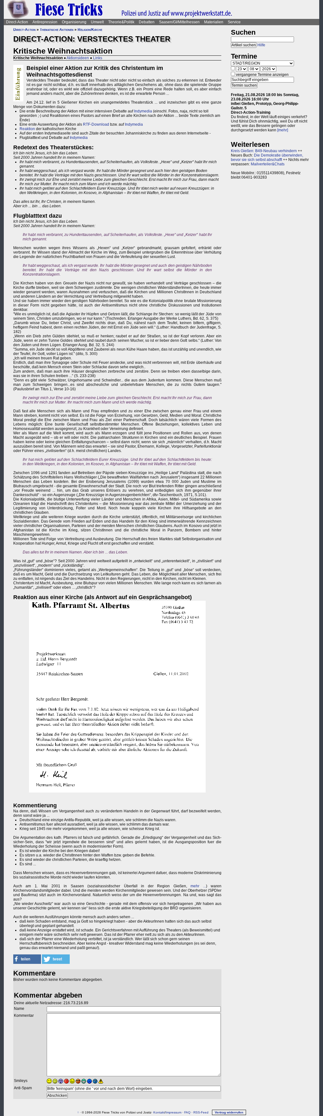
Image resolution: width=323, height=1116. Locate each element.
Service (234, 22)
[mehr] (282, 130)
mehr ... (198, 886)
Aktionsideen (78, 58)
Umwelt (97, 22)
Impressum (173, 1112)
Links (97, 58)
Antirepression (44, 22)
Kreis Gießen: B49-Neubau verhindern (264, 151)
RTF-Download (96, 124)
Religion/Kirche (90, 29)
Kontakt (159, 1112)
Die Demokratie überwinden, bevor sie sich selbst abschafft (267, 157)
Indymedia (143, 111)
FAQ (187, 1112)
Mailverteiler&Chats (268, 164)
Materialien (213, 22)
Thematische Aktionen (56, 29)
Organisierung (74, 22)
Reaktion (27, 129)
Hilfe (261, 45)
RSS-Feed (200, 1112)
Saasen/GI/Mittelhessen (179, 22)
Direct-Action (17, 22)
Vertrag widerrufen (229, 1112)
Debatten (147, 22)
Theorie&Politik (121, 22)
